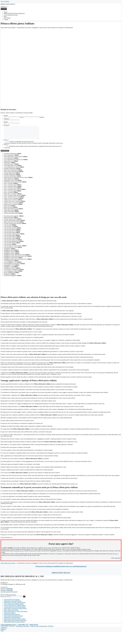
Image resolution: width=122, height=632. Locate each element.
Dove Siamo (7, 18)
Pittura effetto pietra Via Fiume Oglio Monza (15, 611)
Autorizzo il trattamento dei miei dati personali (21, 141)
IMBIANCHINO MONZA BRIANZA (14, 13)
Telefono (6, 118)
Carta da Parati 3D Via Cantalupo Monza (15, 605)
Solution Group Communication (38, 626)
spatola (49, 547)
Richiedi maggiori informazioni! (9, 591)
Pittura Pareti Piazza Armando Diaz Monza (15, 620)
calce (115, 553)
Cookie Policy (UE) (23, 624)
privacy (61, 143)
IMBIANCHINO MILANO (61, 573)
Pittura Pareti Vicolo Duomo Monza (13, 616)
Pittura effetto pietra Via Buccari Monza (14, 621)
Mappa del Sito (33, 624)
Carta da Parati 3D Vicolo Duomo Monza (15, 607)
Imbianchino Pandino (9, 613)
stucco (36, 547)
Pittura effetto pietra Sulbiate (8, 563)
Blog (5, 16)
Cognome (41, 117)
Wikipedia (117, 558)
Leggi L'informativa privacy (9, 624)
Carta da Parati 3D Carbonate (11, 599)
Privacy (6, 140)
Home (5, 12)
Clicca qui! (10, 590)
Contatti (6, 19)
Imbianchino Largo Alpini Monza (13, 601)
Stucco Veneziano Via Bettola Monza (14, 604)
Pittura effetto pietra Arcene (11, 610)
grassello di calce (19, 550)
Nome (6, 115)
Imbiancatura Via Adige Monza (12, 617)
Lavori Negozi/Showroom (11, 15)
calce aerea (33, 550)
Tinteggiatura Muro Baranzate (12, 614)
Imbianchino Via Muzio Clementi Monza (14, 602)
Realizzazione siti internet (22, 626)
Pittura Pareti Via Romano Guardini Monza (15, 608)
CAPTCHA (7, 147)
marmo (59, 550)
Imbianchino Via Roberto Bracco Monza (14, 619)
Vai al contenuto (5, 1)
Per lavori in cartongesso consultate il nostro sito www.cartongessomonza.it (61, 566)
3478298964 (9, 588)
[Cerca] (24, 596)
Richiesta (6, 125)
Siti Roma (50, 626)
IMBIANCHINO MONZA (8, 4)
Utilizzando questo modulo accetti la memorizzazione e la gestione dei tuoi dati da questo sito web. (35, 146)
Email (6, 122)
